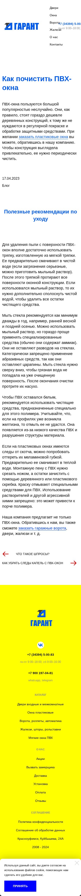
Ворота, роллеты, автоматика (41, 721)
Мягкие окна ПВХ (41, 737)
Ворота (55, 22)
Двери (54, 8)
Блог (6, 185)
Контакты (56, 44)
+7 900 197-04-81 (40, 673)
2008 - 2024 (40, 847)
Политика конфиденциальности (40, 821)
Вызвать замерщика (40, 767)
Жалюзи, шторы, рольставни (40, 729)
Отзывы (40, 800)
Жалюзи (55, 29)
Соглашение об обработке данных (40, 830)
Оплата (40, 792)
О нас (54, 37)
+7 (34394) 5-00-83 (40, 654)
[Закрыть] (77, 863)
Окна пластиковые (40, 712)
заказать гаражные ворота (42, 528)
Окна (53, 15)
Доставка (40, 775)
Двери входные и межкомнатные (40, 704)
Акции (40, 758)
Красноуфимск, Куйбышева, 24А (40, 838)
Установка (40, 784)
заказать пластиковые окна (43, 137)
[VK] (40, 645)
